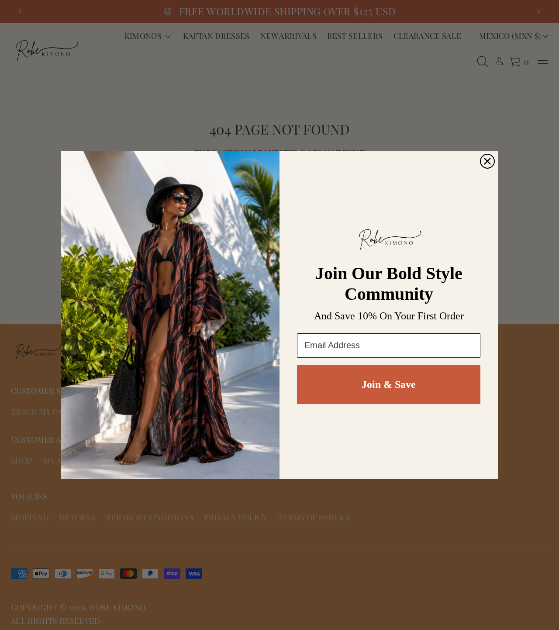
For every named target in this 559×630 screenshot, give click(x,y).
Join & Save (389, 384)
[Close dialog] (487, 161)
